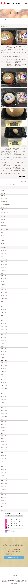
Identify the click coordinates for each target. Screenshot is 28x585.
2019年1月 (3, 441)
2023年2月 (3, 354)
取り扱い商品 (4, 198)
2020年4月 (3, 402)
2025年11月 (4, 261)
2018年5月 (3, 464)
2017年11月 (4, 480)
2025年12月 (4, 259)
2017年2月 (3, 500)
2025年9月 (3, 267)
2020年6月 (3, 399)
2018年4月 (3, 466)
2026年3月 (3, 250)
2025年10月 (4, 264)
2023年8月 (3, 337)
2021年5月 (3, 374)
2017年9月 (3, 486)
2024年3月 (3, 318)
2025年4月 (3, 281)
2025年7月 (3, 273)
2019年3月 (3, 436)
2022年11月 (4, 363)
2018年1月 (3, 475)
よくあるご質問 (4, 201)
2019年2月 (3, 438)
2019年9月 (3, 419)
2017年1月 (3, 503)
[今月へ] (19, 514)
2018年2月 (3, 472)
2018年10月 (4, 450)
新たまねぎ (24, 181)
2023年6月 (3, 343)
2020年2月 (3, 405)
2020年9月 (3, 391)
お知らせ (3, 219)
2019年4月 (3, 433)
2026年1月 (3, 256)
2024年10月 (4, 298)
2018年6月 (3, 461)
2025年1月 (3, 290)
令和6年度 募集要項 (5, 204)
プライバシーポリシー (6, 212)
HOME (2, 190)
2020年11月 (4, 385)
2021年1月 (3, 382)
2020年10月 (4, 388)
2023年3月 (3, 351)
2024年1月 (3, 323)
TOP (2, 20)
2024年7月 (3, 306)
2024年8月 (3, 304)
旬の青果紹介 (8, 20)
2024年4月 (3, 315)
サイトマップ (4, 207)
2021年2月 (3, 379)
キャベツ (3, 232)
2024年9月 (3, 301)
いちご (2, 235)
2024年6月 (3, 309)
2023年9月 (3, 334)
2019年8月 (3, 421)
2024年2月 (3, 320)
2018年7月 (3, 458)
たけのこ (3, 238)
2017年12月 (4, 478)
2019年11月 (4, 413)
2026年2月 (3, 253)
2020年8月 (3, 393)
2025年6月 (3, 276)
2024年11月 (4, 295)
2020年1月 (3, 407)
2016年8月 (3, 506)
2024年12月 (4, 292)
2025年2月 (3, 287)
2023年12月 (4, 326)
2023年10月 (4, 332)
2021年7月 (3, 371)
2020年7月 (3, 396)
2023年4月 (3, 348)
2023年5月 (3, 346)
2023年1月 (3, 357)
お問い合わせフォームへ (14, 557)
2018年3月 (3, 469)
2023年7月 (3, 340)
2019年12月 (4, 410)
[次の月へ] (22, 514)
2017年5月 (3, 494)
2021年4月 (3, 377)
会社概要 (3, 193)
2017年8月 (3, 489)
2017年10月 (4, 483)
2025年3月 (3, 284)
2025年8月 (3, 270)
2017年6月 (3, 492)
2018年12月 (4, 444)
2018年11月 (4, 447)
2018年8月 (3, 455)
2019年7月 (3, 424)
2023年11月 (4, 329)
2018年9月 (3, 452)
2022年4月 (3, 368)
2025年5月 (3, 278)
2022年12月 (4, 360)
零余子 (3, 181)
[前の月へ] (16, 514)
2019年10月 (4, 416)
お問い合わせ (4, 209)
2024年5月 (3, 312)
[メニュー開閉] (26, 3)
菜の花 (2, 240)
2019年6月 (3, 427)
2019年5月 (3, 430)
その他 (2, 222)
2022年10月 (4, 365)
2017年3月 (3, 497)
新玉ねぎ (3, 243)
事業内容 (3, 195)
